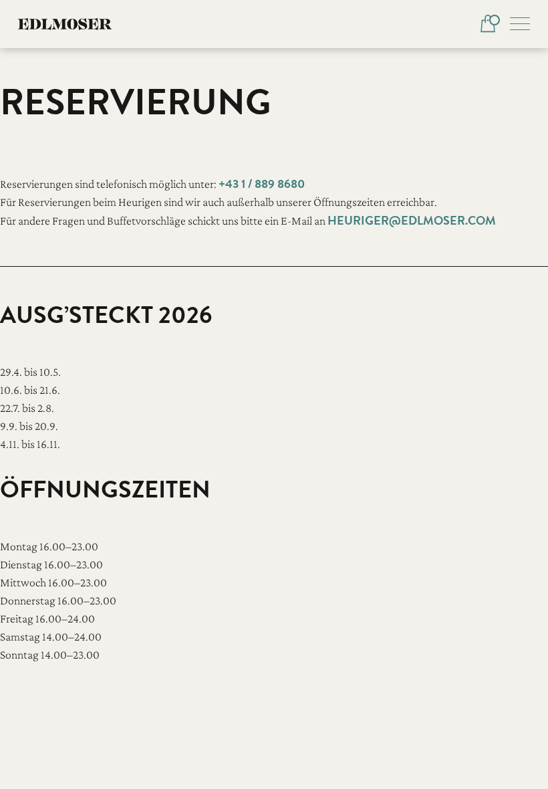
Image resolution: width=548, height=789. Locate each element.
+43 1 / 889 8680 (262, 184)
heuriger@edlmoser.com (411, 220)
